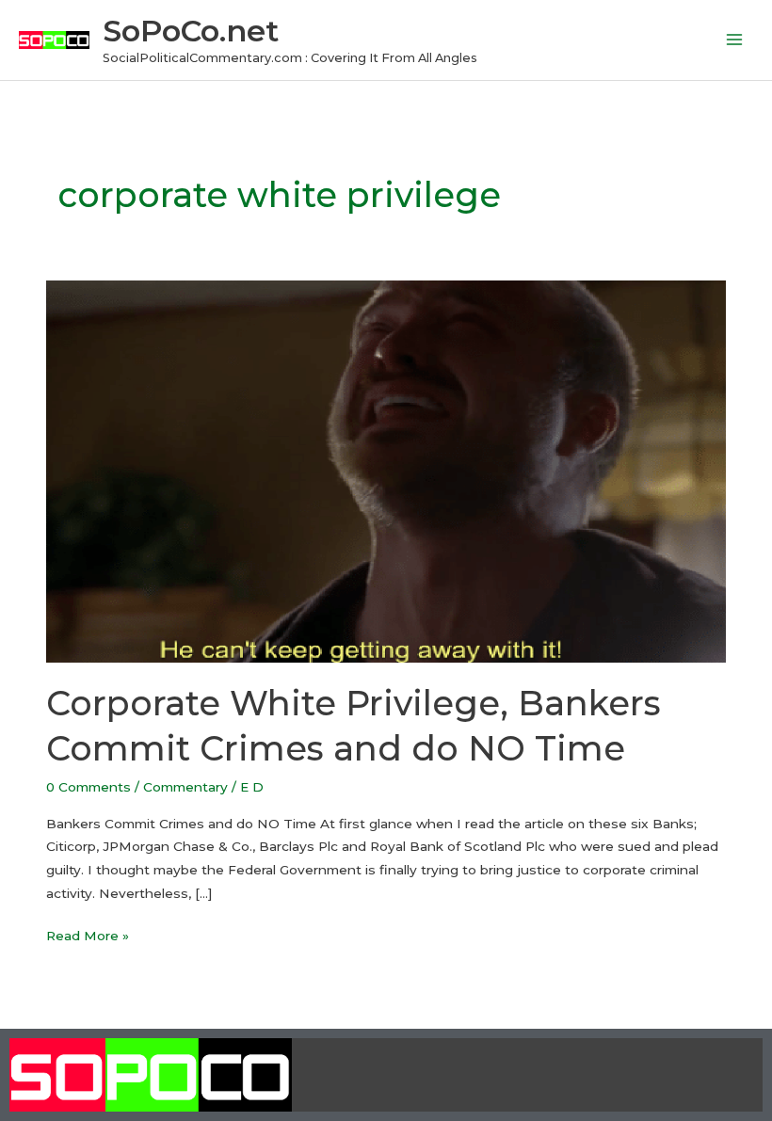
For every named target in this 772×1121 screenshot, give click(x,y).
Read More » (87, 933)
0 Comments (88, 786)
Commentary (185, 786)
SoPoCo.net (191, 30)
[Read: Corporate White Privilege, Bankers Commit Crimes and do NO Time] (385, 470)
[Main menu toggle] (735, 40)
